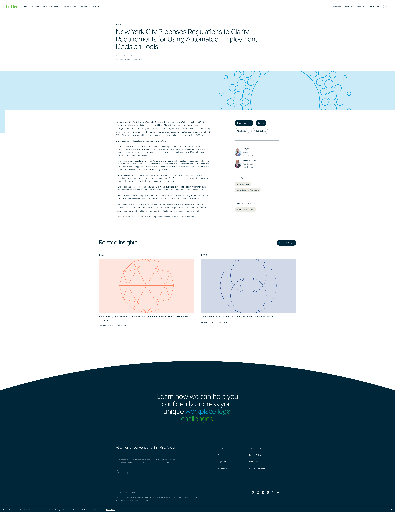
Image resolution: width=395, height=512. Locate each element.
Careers (221, 455)
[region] (197, 509)
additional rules (131, 125)
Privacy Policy (255, 455)
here (143, 207)
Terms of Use (255, 448)
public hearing (188, 131)
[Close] (391, 509)
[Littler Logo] (12, 6)
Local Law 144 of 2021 (157, 125)
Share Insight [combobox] (241, 123)
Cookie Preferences (257, 468)
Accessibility (223, 468)
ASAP (103, 255)
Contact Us (222, 448)
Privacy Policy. (110, 510)
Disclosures (254, 461)
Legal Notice (223, 461)
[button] (253, 492)
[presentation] (146, 286)
